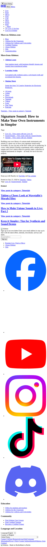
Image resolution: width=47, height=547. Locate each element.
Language (4, 533)
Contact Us (5, 539)
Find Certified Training (13, 522)
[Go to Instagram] (25, 416)
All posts (8, 91)
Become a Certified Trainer (14, 524)
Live (6, 11)
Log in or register (11, 30)
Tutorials (8, 99)
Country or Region (7, 535)
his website (32, 176)
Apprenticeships (10, 51)
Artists (7, 93)
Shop (7, 21)
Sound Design (16, 182)
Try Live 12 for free (12, 28)
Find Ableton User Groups (14, 520)
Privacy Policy (14, 541)
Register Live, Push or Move (15, 243)
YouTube (22, 176)
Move (7, 15)
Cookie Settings (24, 541)
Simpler (24, 182)
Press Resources (14, 539)
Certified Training (11, 45)
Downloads (9, 97)
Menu (8, 7)
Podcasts (8, 107)
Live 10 (7, 182)
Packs (7, 23)
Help (7, 25)
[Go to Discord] (25, 499)
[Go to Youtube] (25, 374)
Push (7, 13)
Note (7, 17)
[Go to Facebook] (25, 291)
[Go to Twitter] (25, 332)
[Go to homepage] (3, 7)
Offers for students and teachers (16, 508)
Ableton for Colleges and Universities (18, 43)
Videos (7, 101)
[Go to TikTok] (25, 458)
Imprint (32, 541)
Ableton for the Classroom (14, 41)
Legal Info (23, 539)
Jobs (6, 49)
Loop (7, 103)
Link (7, 19)
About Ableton (10, 47)
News (7, 95)
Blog (7, 39)
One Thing (9, 105)
